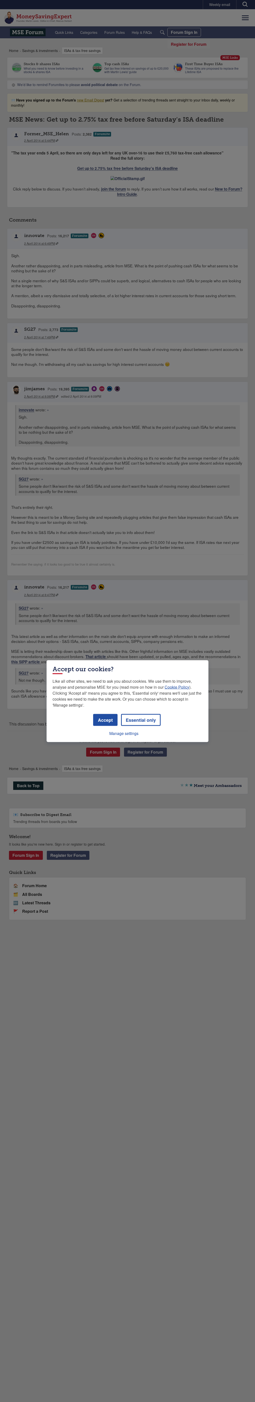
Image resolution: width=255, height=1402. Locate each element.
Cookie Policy (177, 687)
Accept (105, 720)
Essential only (141, 720)
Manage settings (123, 733)
